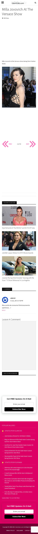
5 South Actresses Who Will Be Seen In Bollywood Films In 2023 (18, 474)
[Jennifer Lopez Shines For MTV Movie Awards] (19, 241)
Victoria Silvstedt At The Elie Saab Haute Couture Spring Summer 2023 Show (18, 452)
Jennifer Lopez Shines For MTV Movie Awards (17, 253)
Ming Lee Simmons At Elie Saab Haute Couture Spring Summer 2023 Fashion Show (20, 440)
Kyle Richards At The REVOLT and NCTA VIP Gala (18, 228)
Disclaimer (20, 530)
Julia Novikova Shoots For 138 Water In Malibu (18, 436)
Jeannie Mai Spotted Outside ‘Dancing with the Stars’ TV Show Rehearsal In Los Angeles (18, 279)
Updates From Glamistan (13, 431)
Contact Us (28, 530)
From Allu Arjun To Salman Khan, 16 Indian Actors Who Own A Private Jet (18, 493)
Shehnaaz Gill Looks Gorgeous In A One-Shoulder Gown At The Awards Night (18, 469)
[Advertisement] (19, 41)
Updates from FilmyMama (13, 462)
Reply (3, 310)
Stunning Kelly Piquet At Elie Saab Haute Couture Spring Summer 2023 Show (18, 457)
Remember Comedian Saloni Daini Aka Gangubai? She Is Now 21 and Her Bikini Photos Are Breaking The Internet (20, 481)
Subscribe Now (19, 409)
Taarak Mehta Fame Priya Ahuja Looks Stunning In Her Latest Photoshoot (20, 487)
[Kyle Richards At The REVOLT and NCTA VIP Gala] (19, 216)
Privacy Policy (10, 530)
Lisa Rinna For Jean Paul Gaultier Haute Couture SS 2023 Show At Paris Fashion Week (19, 446)
